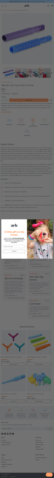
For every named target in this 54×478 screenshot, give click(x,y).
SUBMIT (14, 251)
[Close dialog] (51, 221)
